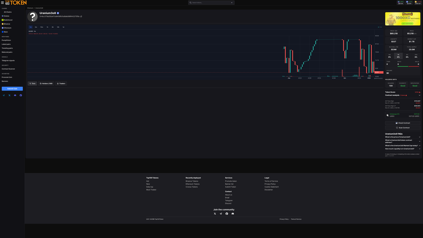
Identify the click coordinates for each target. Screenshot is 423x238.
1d (63, 27)
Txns (33, 83)
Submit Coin (12, 89)
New (148, 184)
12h (58, 27)
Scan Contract (404, 128)
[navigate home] (15, 2)
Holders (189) (47, 83)
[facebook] (21, 95)
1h (47, 27)
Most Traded (151, 190)
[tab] (389, 56)
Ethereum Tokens (192, 184)
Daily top (149, 187)
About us (228, 195)
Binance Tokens (192, 181)
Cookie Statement (272, 187)
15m (41, 27)
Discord (228, 203)
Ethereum (30, 8)
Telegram (229, 200)
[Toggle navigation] (2, 3)
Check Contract (404, 123)
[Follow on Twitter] (215, 213)
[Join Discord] (232, 213)
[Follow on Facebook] (226, 213)
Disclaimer (269, 190)
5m (36, 27)
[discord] (15, 95)
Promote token (231, 181)
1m (31, 27)
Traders (62, 83)
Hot (147, 181)
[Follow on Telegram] (221, 213)
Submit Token (230, 187)
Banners (5, 81)
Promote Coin (7, 77)
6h (53, 27)
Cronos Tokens (192, 187)
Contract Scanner (8, 69)
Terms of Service (271, 181)
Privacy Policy (270, 184)
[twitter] (9, 95)
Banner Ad (229, 184)
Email (227, 198)
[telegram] (4, 95)
